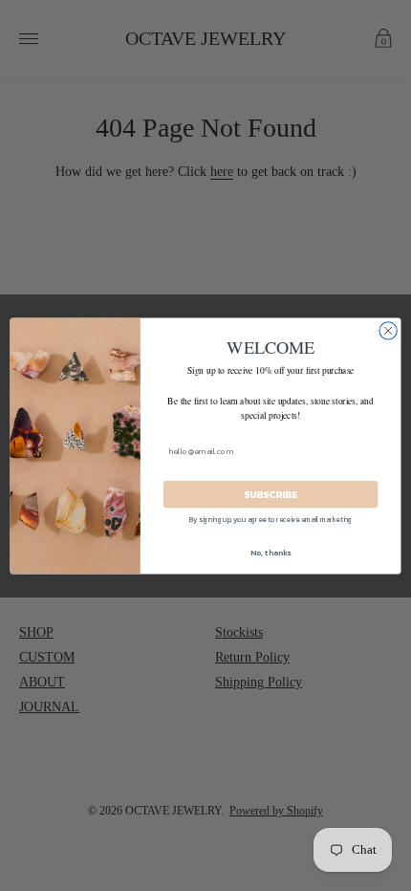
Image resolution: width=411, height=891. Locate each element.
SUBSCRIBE (270, 494)
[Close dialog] (388, 329)
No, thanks (270, 552)
